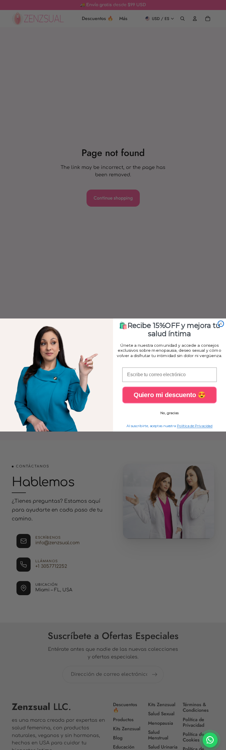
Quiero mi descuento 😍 (169, 395)
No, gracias (169, 413)
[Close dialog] (221, 324)
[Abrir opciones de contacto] (210, 740)
